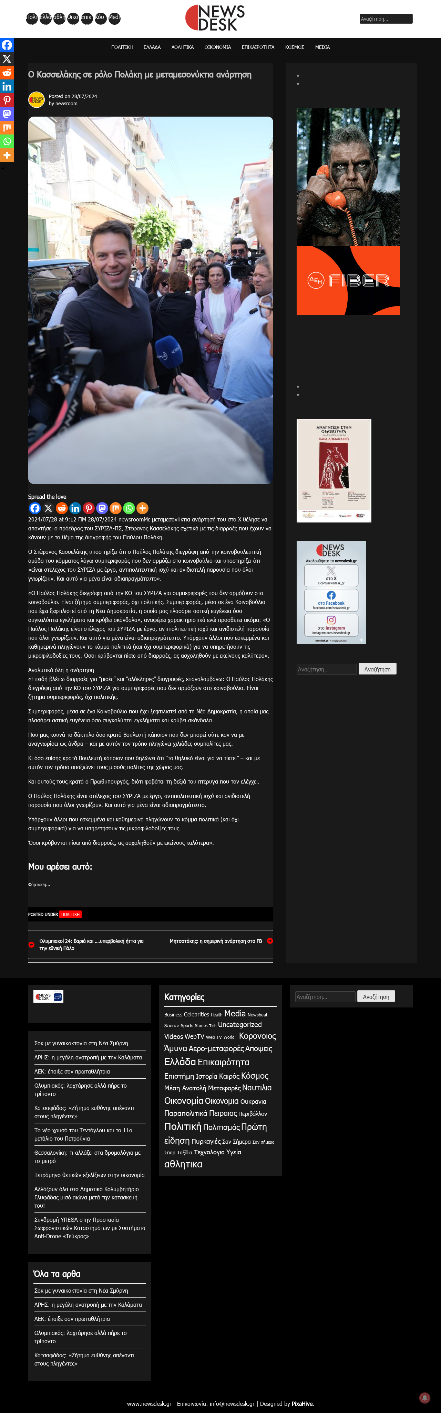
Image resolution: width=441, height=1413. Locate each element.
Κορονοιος (256, 1035)
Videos (173, 1036)
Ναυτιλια (257, 1087)
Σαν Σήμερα (236, 1141)
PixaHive (302, 1403)
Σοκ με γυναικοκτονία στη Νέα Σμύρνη (81, 1043)
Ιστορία (206, 1075)
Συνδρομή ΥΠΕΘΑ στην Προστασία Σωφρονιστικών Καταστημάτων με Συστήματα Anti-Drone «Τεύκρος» (89, 1228)
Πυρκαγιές (206, 1140)
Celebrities (196, 1014)
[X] (48, 508)
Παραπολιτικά (185, 1112)
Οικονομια (222, 1100)
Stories (201, 1025)
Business (173, 1014)
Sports (187, 1025)
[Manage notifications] (424, 1397)
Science (171, 1025)
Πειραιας (223, 1112)
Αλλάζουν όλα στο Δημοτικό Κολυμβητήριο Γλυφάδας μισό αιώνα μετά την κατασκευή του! (86, 1197)
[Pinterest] (89, 508)
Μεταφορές (224, 1087)
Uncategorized (240, 1024)
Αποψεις (258, 1048)
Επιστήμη (179, 1075)
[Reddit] (62, 508)
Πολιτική (31, 19)
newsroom (66, 103)
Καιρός (229, 1075)
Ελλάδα (45, 19)
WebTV (194, 1036)
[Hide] (3, 168)
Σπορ (169, 1152)
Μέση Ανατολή (185, 1087)
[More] (142, 508)
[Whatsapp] (129, 508)
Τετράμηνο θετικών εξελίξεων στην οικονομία (89, 1174)
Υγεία (234, 1151)
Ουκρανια (253, 1101)
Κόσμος (99, 19)
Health (217, 1014)
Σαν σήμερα (264, 1142)
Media (114, 19)
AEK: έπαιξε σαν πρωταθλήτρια (72, 1071)
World (229, 1037)
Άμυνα (175, 1047)
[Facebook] (35, 508)
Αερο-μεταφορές (216, 1048)
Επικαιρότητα (86, 19)
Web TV (214, 1037)
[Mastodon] (102, 508)
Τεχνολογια (209, 1152)
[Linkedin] (75, 508)
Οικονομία (72, 19)
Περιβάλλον (252, 1113)
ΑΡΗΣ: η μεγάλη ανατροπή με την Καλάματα (88, 1057)
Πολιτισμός (221, 1126)
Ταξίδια (184, 1152)
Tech (212, 1025)
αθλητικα (59, 19)
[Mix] (116, 508)
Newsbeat (257, 1014)
